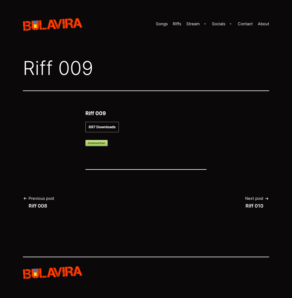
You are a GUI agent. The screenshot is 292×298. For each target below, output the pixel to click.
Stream (193, 23)
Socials (218, 23)
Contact (245, 23)
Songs (162, 23)
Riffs (177, 23)
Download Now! (96, 143)
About (263, 23)
